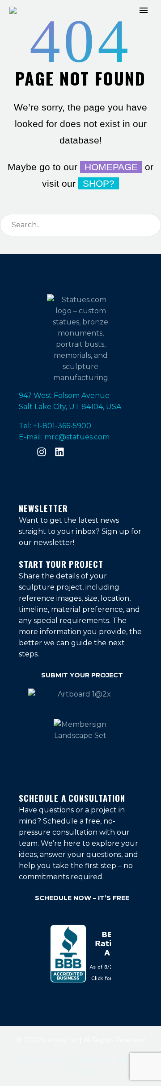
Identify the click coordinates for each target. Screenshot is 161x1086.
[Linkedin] (59, 452)
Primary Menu (144, 10)
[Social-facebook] (24, 452)
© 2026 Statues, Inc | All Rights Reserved (81, 1040)
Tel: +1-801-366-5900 (55, 426)
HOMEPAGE (111, 167)
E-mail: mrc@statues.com (64, 437)
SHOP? (98, 183)
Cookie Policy (90, 1060)
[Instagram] (42, 452)
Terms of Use (43, 1060)
